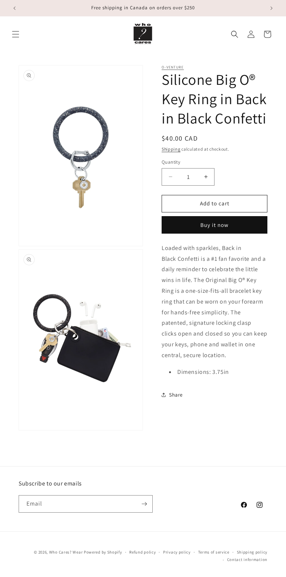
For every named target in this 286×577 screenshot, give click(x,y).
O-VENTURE (173, 67)
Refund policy (142, 552)
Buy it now (214, 224)
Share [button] (176, 394)
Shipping (171, 149)
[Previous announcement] (14, 8)
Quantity (171, 162)
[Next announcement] (271, 8)
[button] (15, 34)
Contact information (247, 559)
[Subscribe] (144, 504)
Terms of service (213, 552)
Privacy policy (177, 552)
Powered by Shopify (103, 552)
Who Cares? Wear (66, 552)
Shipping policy (252, 552)
